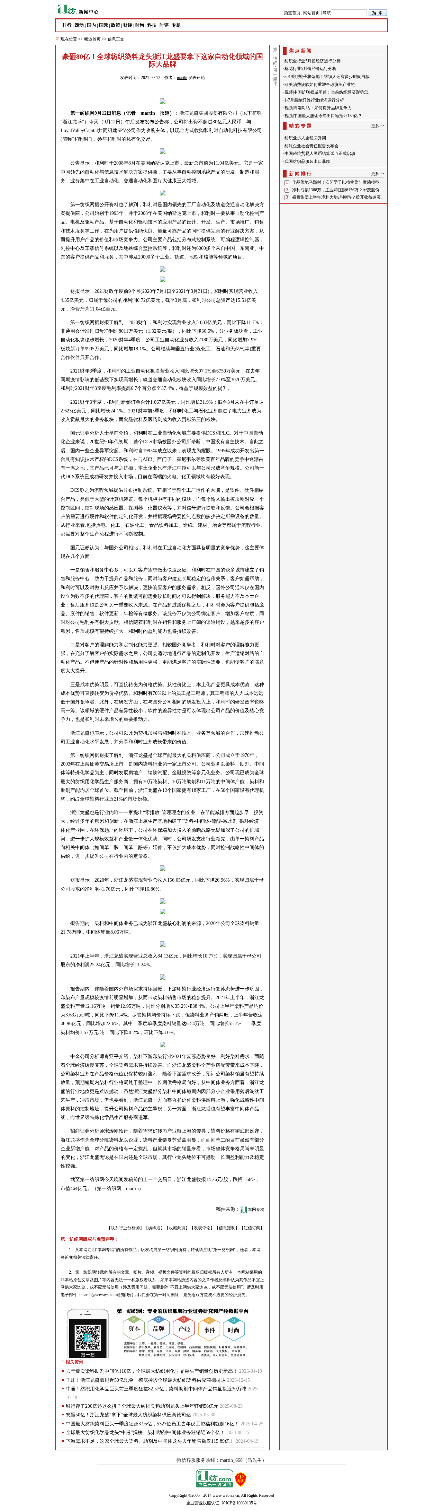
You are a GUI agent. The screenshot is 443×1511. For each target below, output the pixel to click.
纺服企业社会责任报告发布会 (311, 145)
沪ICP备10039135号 (239, 1503)
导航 (327, 12)
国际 (103, 25)
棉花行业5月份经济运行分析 (310, 68)
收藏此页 (177, 1227)
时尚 (139, 25)
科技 (151, 25)
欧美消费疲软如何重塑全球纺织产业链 (319, 84)
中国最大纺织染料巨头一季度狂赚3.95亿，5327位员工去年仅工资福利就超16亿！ (152, 1423)
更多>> (377, 125)
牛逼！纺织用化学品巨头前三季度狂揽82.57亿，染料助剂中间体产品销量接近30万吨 (156, 1388)
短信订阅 (252, 1227)
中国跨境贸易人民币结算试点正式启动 (319, 153)
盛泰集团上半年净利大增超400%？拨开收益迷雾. (337, 197)
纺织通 (154, 1227)
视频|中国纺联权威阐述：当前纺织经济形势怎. (326, 92)
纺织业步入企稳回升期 (305, 138)
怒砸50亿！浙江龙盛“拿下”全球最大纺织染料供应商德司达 (128, 1414)
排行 (67, 25)
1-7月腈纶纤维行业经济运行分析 (314, 100)
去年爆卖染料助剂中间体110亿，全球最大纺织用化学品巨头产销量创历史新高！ (152, 1371)
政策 (115, 25)
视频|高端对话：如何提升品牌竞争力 (318, 107)
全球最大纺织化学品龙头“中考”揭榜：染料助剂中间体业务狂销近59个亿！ (145, 1432)
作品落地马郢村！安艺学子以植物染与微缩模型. (336, 182)
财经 (127, 25)
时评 (164, 25)
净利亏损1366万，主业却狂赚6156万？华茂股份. (336, 189)
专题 (176, 25)
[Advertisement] (334, 249)
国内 (91, 25)
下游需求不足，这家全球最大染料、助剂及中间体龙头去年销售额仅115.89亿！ (150, 1441)
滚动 (79, 25)
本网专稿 (256, 1209)
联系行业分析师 (125, 1227)
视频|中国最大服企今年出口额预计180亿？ (323, 115)
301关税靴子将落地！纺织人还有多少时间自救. (327, 76)
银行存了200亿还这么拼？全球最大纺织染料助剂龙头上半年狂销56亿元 (142, 1406)
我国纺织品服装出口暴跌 (307, 161)
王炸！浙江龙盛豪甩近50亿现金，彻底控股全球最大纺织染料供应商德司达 (146, 1380)
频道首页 (292, 12)
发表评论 (196, 77)
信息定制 (227, 1227)
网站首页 (311, 12)
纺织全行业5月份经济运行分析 (312, 61)
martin (182, 77)
